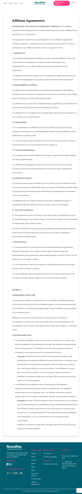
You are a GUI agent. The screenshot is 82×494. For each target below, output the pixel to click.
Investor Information (50, 464)
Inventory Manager (50, 457)
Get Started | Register (59, 3)
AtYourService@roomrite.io (70, 457)
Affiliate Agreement (35, 483)
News (21, 3)
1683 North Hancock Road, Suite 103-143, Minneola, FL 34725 (69, 465)
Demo (16, 3)
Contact (34, 460)
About (11, 3)
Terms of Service (34, 474)
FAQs (33, 470)
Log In (73, 2)
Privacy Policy (36, 479)
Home (33, 453)
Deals (5, 3)
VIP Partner (47, 453)
